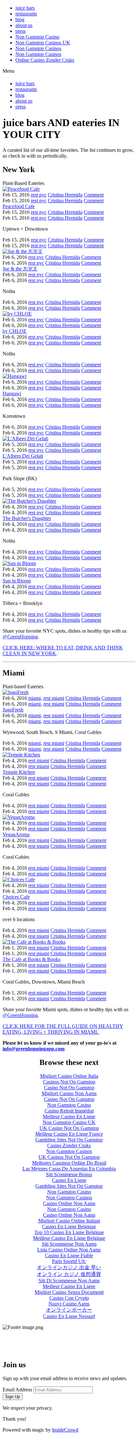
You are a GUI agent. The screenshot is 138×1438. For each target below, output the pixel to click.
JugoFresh (13, 709)
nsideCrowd (66, 1430)
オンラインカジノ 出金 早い (69, 1267)
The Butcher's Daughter (27, 518)
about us (23, 25)
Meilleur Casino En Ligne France (69, 1134)
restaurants (26, 13)
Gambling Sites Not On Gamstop (69, 1139)
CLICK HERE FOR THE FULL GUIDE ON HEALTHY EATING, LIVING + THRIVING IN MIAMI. (63, 1029)
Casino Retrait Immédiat (69, 1110)
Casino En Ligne (69, 1180)
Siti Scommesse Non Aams (69, 1244)
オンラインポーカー (69, 1310)
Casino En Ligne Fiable (69, 1255)
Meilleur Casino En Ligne (69, 1116)
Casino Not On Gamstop (69, 1087)
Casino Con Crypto (69, 1298)
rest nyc (39, 194)
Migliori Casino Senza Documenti (69, 1292)
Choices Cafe (16, 897)
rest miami (53, 698)
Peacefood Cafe (19, 206)
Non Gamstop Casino (37, 37)
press (20, 31)
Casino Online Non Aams (69, 1203)
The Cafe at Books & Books (31, 959)
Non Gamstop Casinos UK (42, 42)
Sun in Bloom (17, 580)
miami (34, 698)
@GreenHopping (20, 636)
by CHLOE (15, 331)
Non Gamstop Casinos (38, 48)
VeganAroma (16, 834)
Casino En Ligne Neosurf (69, 1316)
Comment (94, 194)
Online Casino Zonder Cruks (44, 60)
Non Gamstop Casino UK (69, 1122)
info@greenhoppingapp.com (34, 1048)
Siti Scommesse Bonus (69, 1174)
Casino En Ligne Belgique (69, 1226)
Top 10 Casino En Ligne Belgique (69, 1232)
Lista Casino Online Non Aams (69, 1249)
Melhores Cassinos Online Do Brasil (69, 1163)
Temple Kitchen (19, 772)
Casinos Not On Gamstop (69, 1082)
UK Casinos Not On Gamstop (69, 1157)
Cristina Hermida (65, 194)
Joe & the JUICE (20, 268)
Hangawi (12, 393)
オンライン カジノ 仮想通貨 (69, 1274)
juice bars (25, 8)
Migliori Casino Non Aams (69, 1093)
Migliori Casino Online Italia (69, 1076)
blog (19, 19)
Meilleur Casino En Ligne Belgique (69, 1238)
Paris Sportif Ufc (69, 1261)
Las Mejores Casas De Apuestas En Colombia (69, 1168)
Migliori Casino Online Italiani (69, 1220)
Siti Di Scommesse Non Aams (69, 1280)
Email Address (17, 1389)
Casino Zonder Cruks (69, 1145)
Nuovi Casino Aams (69, 1303)
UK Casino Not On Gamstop (69, 1128)
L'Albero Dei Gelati (23, 456)
